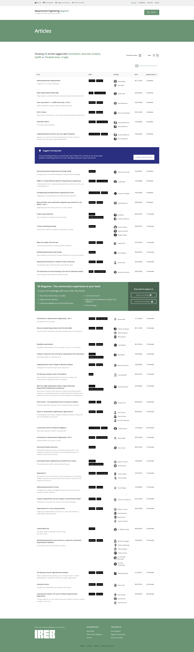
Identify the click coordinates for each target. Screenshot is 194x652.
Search (157, 2)
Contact (89, 638)
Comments (141, 2)
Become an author (117, 638)
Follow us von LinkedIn (142, 295)
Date (136, 74)
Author (116, 74)
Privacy (96, 646)
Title (38, 74)
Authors (150, 2)
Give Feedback (116, 631)
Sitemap (82, 646)
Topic (90, 74)
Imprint (89, 646)
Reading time (150, 74)
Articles (133, 2)
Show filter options (132, 55)
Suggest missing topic (144, 157)
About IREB (90, 631)
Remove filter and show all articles (147, 66)
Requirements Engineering (52, 11)
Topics (153, 12)
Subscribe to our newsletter (142, 301)
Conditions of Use (107, 646)
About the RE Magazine (94, 634)
